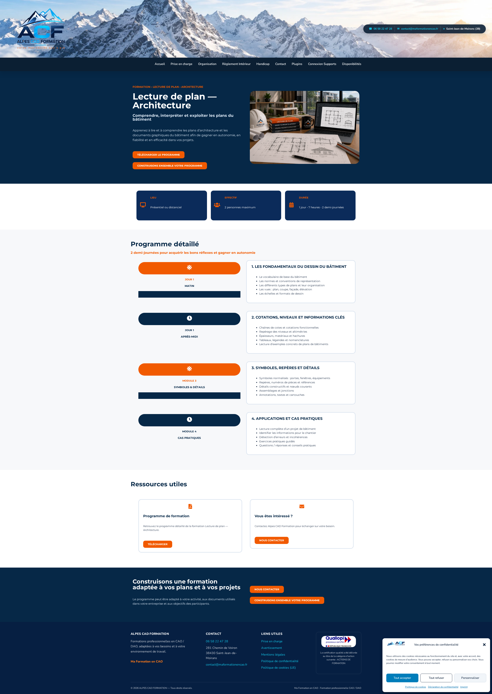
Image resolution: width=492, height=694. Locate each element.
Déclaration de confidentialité (443, 686)
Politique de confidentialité (279, 661)
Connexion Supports (322, 64)
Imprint (464, 686)
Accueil (160, 64)
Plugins (297, 64)
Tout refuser (436, 678)
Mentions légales (273, 654)
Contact (280, 64)
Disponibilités (351, 64)
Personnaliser (470, 678)
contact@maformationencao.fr (417, 29)
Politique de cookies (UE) (278, 668)
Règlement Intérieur (236, 64)
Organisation (207, 64)
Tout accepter (402, 678)
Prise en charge (181, 64)
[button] (484, 645)
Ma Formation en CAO (147, 661)
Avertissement (271, 648)
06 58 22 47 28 (380, 29)
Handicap (262, 64)
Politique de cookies (415, 686)
